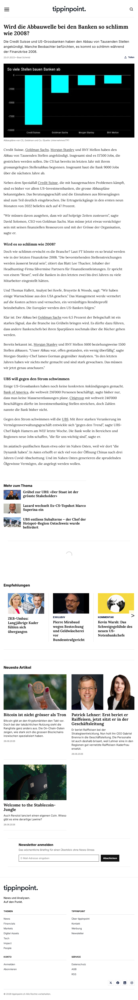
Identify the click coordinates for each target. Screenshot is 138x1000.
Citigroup (77, 398)
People (8, 948)
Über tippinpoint (80, 918)
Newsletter (78, 933)
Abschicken (110, 858)
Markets (8, 928)
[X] (110, 983)
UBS (65, 419)
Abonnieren (10, 969)
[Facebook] (117, 983)
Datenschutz (79, 964)
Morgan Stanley (62, 150)
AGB (74, 969)
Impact (8, 943)
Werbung (77, 928)
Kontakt (76, 923)
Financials (9, 923)
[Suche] (131, 9)
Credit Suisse (48, 183)
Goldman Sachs (37, 150)
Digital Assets (11, 933)
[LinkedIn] (124, 983)
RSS (74, 974)
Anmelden (9, 964)
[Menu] (7, 9)
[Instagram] (131, 983)
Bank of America (16, 392)
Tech (6, 938)
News (7, 918)
